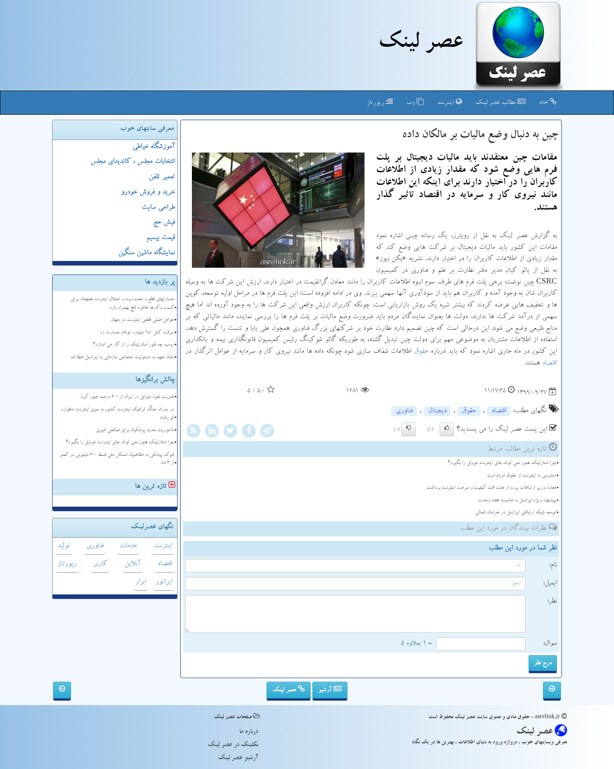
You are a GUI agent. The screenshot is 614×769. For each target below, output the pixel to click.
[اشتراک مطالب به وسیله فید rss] (193, 432)
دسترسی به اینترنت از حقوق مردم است (521, 476)
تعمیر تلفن (162, 177)
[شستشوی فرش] (62, 691)
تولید (64, 546)
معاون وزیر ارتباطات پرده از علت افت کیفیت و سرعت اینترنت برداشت (491, 488)
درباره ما (248, 732)
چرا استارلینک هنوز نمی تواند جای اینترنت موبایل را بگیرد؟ (502, 463)
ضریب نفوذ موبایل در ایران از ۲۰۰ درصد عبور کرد (127, 397)
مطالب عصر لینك (496, 103)
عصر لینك (420, 44)
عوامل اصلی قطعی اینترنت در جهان (142, 320)
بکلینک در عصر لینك (233, 745)
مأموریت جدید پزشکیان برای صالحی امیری (135, 430)
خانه (544, 103)
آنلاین (133, 564)
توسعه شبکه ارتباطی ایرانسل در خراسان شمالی (515, 513)
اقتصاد (549, 364)
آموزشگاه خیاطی (154, 147)
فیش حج (164, 223)
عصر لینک (285, 690)
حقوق (421, 352)
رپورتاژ (376, 103)
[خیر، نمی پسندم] (408, 429)
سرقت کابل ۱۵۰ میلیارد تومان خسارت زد (137, 333)
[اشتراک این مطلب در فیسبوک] (248, 432)
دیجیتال (437, 411)
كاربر (100, 564)
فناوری (404, 411)
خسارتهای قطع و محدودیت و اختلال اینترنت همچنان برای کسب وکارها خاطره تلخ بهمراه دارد (122, 304)
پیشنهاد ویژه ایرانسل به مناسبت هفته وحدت (517, 501)
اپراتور (164, 582)
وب (411, 103)
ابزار (140, 582)
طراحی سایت (158, 208)
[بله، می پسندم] (447, 429)
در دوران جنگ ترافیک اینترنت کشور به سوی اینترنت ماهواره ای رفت (117, 414)
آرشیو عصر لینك (238, 758)
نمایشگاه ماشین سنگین (146, 253)
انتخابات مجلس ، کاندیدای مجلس (132, 162)
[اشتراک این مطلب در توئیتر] (230, 432)
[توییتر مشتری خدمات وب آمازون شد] (552, 691)
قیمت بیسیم (161, 238)
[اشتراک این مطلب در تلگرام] (267, 432)
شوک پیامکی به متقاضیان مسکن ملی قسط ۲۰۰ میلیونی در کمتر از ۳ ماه (116, 459)
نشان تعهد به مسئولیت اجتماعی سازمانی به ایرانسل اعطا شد (122, 357)
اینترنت (446, 103)
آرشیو (326, 690)
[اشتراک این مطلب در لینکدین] (212, 432)
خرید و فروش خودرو (148, 193)
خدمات (128, 546)
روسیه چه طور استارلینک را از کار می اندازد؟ (133, 345)
